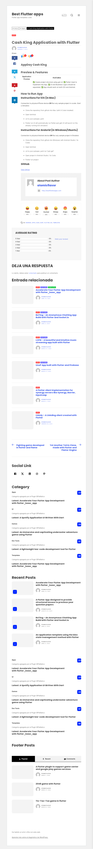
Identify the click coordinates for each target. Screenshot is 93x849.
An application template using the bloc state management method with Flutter (57, 636)
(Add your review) (61, 239)
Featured (44, 287)
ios (51, 222)
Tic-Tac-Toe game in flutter (51, 800)
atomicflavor (22, 47)
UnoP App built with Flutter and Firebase (57, 365)
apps (33, 222)
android (28, 222)
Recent (47, 759)
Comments (70, 759)
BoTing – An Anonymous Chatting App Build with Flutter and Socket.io (56, 316)
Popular (24, 759)
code (37, 222)
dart (42, 222)
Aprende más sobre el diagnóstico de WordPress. (30, 837)
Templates (51, 287)
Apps (14, 35)
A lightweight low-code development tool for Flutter (48, 549)
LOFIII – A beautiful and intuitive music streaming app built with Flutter (56, 341)
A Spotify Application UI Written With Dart (42, 517)
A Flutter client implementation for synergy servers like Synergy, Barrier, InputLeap (56, 392)
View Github (25, 170)
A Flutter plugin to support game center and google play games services (57, 768)
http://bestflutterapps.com (51, 191)
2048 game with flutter (48, 783)
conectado (33, 273)
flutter (46, 222)
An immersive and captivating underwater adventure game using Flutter (45, 533)
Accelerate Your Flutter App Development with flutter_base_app (58, 291)
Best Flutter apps (27, 14)
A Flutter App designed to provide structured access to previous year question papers (54, 602)
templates (56, 222)
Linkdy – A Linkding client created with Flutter (56, 416)
